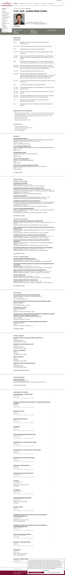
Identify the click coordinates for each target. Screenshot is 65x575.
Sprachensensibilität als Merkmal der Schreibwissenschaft (25, 279)
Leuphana (15, 8)
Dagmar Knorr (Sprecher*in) (19, 296)
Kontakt (15, 572)
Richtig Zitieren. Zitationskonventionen (21, 465)
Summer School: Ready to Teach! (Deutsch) (22, 534)
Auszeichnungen (33, 33)
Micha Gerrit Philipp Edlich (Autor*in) (31, 230)
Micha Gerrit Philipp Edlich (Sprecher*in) (33, 296)
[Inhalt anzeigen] (55, 394)
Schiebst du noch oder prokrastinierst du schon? (23, 473)
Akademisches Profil (17, 30)
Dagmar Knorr (5, 26)
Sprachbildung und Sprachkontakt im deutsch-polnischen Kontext (26, 200)
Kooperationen (36, 3)
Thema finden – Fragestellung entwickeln (22, 542)
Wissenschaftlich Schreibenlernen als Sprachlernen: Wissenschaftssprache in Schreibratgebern (33, 247)
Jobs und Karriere (5, 27)
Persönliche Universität (5, 12)
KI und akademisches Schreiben (20, 307)
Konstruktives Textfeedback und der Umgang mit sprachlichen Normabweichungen (30, 321)
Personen (3, 24)
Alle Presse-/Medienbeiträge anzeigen (21, 370)
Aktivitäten (32, 30)
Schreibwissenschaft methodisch (20, 195)
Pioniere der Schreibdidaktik (19, 350)
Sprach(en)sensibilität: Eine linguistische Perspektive (24, 258)
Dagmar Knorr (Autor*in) (18, 184)
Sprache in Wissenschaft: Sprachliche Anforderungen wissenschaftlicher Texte (29, 270)
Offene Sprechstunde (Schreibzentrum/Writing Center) (24, 434)
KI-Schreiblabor (16, 426)
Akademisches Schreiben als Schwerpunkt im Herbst (24, 363)
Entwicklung (4, 11)
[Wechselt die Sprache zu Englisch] (60, 0)
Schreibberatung (16, 490)
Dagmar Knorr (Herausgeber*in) (33, 197)
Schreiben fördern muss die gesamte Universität (23, 344)
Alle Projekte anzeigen (17, 172)
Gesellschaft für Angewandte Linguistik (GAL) (22, 113)
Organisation (4, 22)
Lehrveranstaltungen (51, 30)
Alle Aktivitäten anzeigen (18, 328)
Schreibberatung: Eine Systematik (20, 183)
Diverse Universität (5, 20)
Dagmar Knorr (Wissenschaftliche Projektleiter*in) (23, 139)
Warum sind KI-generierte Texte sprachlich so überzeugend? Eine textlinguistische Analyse (32, 301)
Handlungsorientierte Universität (5, 19)
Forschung (29, 3)
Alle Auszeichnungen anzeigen (19, 385)
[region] (34, 74)
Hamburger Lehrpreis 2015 (19, 379)
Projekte (15, 31)
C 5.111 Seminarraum (20, 521)
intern (17, 486)
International (44, 3)
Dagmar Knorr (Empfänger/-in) (19, 380)
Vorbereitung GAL (17, 549)
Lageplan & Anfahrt (5, 31)
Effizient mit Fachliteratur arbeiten (20, 418)
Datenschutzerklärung (51, 568)
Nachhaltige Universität (5, 23)
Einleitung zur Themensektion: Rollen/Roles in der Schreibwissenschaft (28, 220)
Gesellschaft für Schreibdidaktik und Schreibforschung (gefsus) (25, 115)
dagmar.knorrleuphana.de (41, 23)
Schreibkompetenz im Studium (19, 152)
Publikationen (16, 33)
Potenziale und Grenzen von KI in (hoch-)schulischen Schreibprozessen (28, 337)
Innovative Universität (5, 14)
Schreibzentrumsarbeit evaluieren (20, 138)
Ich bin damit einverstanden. (36, 572)
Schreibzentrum (16, 26)
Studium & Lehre (23, 3)
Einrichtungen (51, 3)
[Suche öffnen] (63, 3)
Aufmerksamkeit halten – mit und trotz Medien (23, 394)
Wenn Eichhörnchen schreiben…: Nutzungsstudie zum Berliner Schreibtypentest (29, 235)
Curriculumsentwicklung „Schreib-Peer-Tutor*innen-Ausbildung (26, 294)
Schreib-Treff (16, 480)
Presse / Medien (33, 31)
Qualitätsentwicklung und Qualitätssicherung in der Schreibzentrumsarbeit (28, 188)
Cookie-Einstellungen (17, 573)
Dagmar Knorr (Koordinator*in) (19, 153)
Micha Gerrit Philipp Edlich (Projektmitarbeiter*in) (44, 147)
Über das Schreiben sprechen (19, 275)
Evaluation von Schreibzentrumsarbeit (21, 158)
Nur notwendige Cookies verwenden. (54, 572)
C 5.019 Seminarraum (20, 555)
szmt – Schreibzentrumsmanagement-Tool (22, 146)
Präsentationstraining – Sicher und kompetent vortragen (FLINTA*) (27, 449)
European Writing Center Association (21, 119)
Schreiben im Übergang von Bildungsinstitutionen (23, 208)
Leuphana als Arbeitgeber (22, 572)
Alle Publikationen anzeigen (19, 215)
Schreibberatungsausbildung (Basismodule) (22, 497)
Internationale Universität (6, 16)
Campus (3, 30)
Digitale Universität (5, 15)
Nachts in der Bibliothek (18, 356)
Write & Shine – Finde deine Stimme (20, 558)
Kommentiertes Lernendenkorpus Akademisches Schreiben (25, 165)
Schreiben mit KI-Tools (18, 506)
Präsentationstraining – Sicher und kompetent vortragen (25, 442)
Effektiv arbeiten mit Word (18, 411)
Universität (15, 3)
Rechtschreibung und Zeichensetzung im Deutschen (24, 457)
